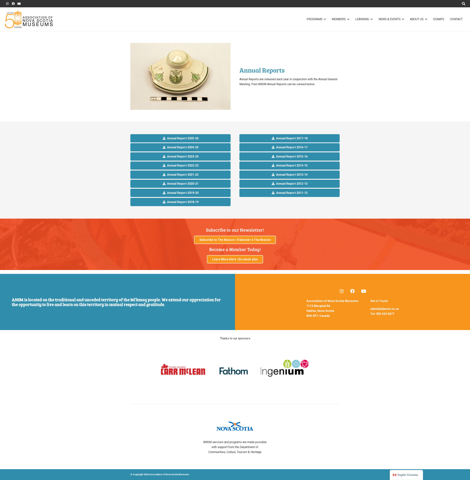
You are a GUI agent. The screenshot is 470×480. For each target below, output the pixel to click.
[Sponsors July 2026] (235, 369)
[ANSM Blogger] (7, 4)
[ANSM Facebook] (13, 4)
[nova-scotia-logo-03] (235, 426)
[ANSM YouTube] (19, 4)
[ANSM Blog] (341, 291)
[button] (324, 19)
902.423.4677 (385, 314)
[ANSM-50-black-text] (28, 19)
